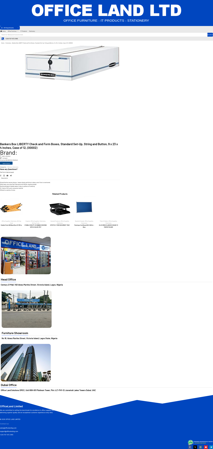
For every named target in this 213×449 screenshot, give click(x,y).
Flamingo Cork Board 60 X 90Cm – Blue (84, 226)
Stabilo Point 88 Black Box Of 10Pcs (11, 225)
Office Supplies (6, 221)
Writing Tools (35, 223)
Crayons (28, 221)
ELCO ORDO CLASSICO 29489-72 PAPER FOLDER (108, 226)
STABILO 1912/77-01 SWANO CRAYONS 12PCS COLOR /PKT (36, 226)
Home (2, 43)
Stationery (8, 43)
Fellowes (9, 167)
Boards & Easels (79, 221)
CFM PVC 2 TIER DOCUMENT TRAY (60, 225)
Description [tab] (4, 178)
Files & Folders (104, 221)
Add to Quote (6, 163)
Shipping (2, 160)
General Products (55, 221)
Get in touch (10, 172)
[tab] (4, 178)
